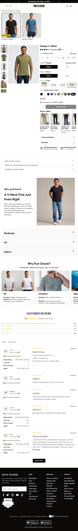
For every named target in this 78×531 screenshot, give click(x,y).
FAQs (66, 486)
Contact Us (68, 478)
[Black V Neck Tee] (41, 94)
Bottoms (32, 483)
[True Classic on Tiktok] (22, 495)
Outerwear (33, 489)
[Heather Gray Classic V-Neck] (55, 94)
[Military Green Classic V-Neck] (58, 94)
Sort (4, 342)
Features (9, 233)
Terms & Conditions (25, 516)
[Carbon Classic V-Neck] (51, 94)
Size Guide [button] (73, 53)
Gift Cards (32, 499)
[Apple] (45, 522)
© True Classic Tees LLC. (32, 527)
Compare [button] (70, 63)
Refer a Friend (52, 491)
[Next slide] (59, 1)
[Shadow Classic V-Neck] (68, 94)
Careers (49, 506)
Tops (30, 481)
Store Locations (52, 478)
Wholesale (50, 499)
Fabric (8, 251)
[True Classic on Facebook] (3, 495)
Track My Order (69, 481)
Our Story (50, 494)
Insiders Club (51, 481)
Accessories (33, 496)
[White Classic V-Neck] (44, 94)
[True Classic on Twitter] (7, 495)
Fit (5, 242)
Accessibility (68, 499)
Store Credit (68, 489)
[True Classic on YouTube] (17, 495)
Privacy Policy (14, 516)
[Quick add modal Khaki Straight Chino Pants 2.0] (47, 123)
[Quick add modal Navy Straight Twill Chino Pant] (68, 123)
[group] (11, 26)
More (73, 94)
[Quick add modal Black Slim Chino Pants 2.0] (58, 123)
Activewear (33, 486)
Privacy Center (69, 496)
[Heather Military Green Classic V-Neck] (65, 94)
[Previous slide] (18, 1)
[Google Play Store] (33, 522)
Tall (30, 494)
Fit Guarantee (51, 496)
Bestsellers (33, 478)
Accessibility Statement (40, 516)
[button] (70, 6)
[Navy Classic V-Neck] (48, 94)
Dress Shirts (33, 491)
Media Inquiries (69, 483)
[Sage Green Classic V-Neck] (62, 94)
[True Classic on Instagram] (12, 495)
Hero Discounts (52, 488)
